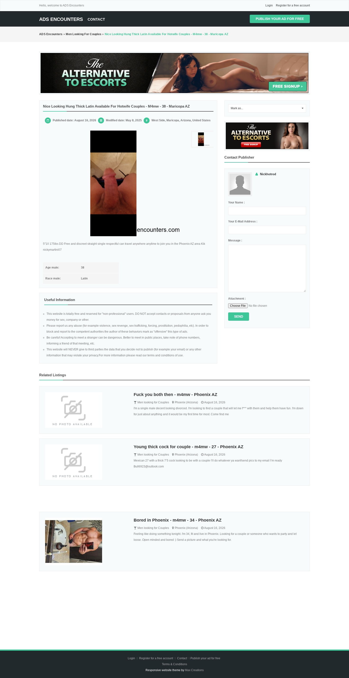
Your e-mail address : (242, 221)
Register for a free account (293, 5)
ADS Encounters (61, 19)
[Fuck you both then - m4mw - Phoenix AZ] (86, 410)
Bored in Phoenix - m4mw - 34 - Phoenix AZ (178, 520)
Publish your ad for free (280, 19)
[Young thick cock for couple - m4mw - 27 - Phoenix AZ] (86, 462)
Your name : (236, 202)
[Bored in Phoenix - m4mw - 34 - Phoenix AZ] (86, 541)
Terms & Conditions (174, 664)
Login (269, 5)
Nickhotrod (268, 174)
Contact (96, 19)
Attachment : (237, 298)
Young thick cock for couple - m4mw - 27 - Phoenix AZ (188, 446)
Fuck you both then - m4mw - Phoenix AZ (175, 394)
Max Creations (194, 670)
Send (238, 316)
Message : (235, 240)
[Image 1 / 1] (113, 183)
